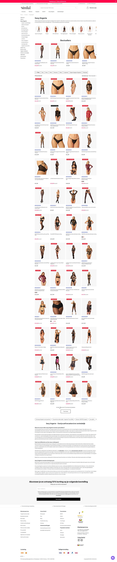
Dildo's (22, 19)
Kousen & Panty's (24, 42)
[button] (115, 1)
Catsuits (23, 38)
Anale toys (22, 47)
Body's (22, 26)
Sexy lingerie (23, 21)
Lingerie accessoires (25, 45)
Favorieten (22, 58)
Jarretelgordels (24, 44)
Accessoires (23, 56)
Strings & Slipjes (24, 36)
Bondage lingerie (24, 29)
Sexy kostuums (24, 33)
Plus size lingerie (24, 31)
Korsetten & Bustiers (25, 35)
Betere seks (23, 49)
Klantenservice (82, 3)
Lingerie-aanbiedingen (25, 22)
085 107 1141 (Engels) (92, 3)
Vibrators (22, 17)
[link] (21, 14)
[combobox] (57, 8)
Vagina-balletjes (24, 51)
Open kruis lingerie (25, 24)
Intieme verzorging (24, 52)
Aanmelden (58, 499)
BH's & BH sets (24, 28)
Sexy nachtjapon (24, 40)
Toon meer (65, 411)
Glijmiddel (22, 54)
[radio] (35, 60)
